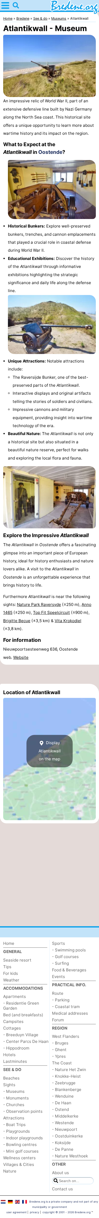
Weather (11, 980)
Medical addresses (70, 1013)
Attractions (13, 1117)
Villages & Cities (18, 1164)
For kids (10, 973)
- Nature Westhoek (70, 1155)
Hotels (9, 1054)
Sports (58, 943)
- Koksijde (61, 1142)
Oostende (50, 152)
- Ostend (60, 1109)
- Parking (60, 999)
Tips (7, 966)
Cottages (12, 1028)
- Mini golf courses (21, 1151)
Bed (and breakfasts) (23, 1014)
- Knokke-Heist (66, 1076)
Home (8, 943)
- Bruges (60, 1043)
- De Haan (61, 1102)
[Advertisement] (49, 674)
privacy (34, 1212)
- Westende (63, 1122)
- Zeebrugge (64, 1082)
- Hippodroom (16, 1048)
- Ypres (59, 1056)
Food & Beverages (69, 969)
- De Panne (62, 1149)
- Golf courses (65, 956)
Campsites (13, 1021)
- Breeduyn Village (20, 1034)
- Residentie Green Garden (21, 1006)
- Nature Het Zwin (69, 1069)
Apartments (14, 996)
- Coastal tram (66, 1006)
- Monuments (16, 1098)
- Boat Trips (14, 1124)
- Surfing (60, 963)
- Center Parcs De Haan (26, 1041)
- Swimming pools (69, 950)
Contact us (62, 1188)
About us (60, 1172)
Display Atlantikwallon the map (50, 750)
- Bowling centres (20, 1144)
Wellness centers (19, 1157)
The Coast (62, 1062)
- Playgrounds (16, 1131)
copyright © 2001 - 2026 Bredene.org (67, 1212)
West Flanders (65, 1036)
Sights (9, 1084)
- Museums (14, 1091)
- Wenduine (63, 1096)
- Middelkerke (65, 1116)
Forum (58, 1019)
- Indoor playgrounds (23, 1137)
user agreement (16, 1212)
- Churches (13, 1104)
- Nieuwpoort (64, 1129)
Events (58, 976)
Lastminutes (15, 1061)
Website (21, 657)
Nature (9, 1171)
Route (57, 993)
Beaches (11, 1078)
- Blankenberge (66, 1089)
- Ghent (59, 1049)
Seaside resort (17, 960)
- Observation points (23, 1111)
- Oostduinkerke (67, 1136)
